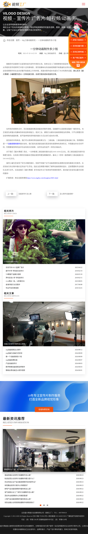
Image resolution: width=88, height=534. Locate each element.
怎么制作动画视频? (66, 194)
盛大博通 (3, 526)
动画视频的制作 (14, 144)
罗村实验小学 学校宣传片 (15, 278)
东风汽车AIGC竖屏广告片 (15, 267)
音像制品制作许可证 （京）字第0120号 (53, 519)
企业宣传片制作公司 (73, 526)
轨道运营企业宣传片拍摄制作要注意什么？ (20, 478)
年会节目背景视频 (12, 288)
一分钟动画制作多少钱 (47, 40)
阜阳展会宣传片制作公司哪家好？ (17, 485)
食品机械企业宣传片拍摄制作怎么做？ (18, 475)
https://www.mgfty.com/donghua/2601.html (42, 178)
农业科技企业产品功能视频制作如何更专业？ (21, 482)
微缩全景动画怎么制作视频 (15, 370)
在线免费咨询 (44, 409)
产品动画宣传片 (11, 363)
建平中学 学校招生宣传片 (15, 271)
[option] (44, 466)
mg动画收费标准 (11, 360)
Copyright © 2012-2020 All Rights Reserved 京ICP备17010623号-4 (26, 516)
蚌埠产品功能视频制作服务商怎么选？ (18, 489)
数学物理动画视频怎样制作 (15, 367)
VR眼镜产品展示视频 (13, 274)
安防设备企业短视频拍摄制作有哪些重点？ (20, 502)
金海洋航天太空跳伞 (13, 284)
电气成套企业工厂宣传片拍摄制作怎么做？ (20, 492)
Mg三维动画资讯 (29, 40)
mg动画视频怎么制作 (13, 350)
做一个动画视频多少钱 (14, 356)
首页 (18, 40)
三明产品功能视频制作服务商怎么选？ (18, 499)
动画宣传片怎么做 (25, 194)
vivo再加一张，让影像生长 (15, 281)
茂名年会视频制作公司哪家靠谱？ (17, 496)
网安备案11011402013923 (57, 516)
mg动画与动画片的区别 (14, 353)
